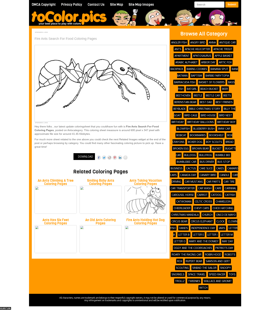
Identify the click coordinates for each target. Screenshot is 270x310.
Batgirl (192, 88)
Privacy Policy (71, 4)
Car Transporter (183, 188)
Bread (230, 141)
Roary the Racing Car (186, 254)
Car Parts (213, 181)
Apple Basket (223, 55)
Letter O (180, 241)
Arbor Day (208, 62)
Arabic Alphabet (186, 62)
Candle (224, 175)
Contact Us (96, 4)
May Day (227, 241)
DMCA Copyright (44, 4)
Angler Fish (179, 42)
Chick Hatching (223, 208)
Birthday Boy (226, 122)
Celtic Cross (203, 201)
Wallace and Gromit (218, 281)
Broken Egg (181, 148)
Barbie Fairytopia (217, 75)
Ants (177, 49)
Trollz (180, 281)
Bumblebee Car (186, 161)
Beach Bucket (209, 88)
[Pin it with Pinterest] (115, 157)
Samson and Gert (218, 261)
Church (207, 214)
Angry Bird (197, 42)
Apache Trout (222, 49)
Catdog (216, 194)
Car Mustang (194, 181)
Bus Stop (223, 161)
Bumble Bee (222, 155)
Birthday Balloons (200, 122)
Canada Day (188, 175)
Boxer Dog (195, 141)
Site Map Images (141, 4)
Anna (212, 42)
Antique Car (227, 42)
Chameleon (223, 201)
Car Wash (205, 188)
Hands (183, 228)
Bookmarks (198, 135)
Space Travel (196, 274)
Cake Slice (206, 168)
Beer (225, 88)
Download (85, 156)
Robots (230, 254)
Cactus (191, 168)
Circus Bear (179, 221)
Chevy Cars (201, 208)
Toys (232, 274)
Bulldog (190, 155)
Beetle (198, 95)
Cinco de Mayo (226, 214)
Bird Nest (225, 115)
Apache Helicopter (197, 49)
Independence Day (203, 228)
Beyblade (179, 108)
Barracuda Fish (184, 82)
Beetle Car (213, 95)
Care (218, 188)
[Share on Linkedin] (120, 157)
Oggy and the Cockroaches (193, 247)
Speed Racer (217, 274)
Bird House (208, 115)
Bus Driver (207, 161)
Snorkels (178, 274)
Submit (232, 4)
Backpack (176, 69)
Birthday (178, 122)
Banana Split (219, 69)
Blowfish (183, 128)
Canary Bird (208, 175)
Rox (179, 261)
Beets (227, 95)
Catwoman (183, 201)
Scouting (182, 267)
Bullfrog (205, 155)
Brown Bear (200, 148)
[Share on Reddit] (109, 157)
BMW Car (224, 128)
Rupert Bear (194, 261)
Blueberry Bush (204, 128)
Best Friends (224, 102)
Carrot (202, 194)
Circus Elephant (202, 221)
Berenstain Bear (185, 102)
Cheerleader (182, 208)
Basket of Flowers (212, 82)
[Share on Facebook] (99, 157)
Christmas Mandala (185, 214)
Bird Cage (190, 115)
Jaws (222, 228)
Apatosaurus (202, 55)
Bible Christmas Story (204, 108)
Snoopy (225, 267)
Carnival (230, 188)
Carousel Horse (183, 194)
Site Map (116, 4)
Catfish (230, 194)
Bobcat (181, 135)
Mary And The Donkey (204, 241)
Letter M (227, 234)
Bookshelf (216, 135)
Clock (220, 221)
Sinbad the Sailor (204, 267)
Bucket (217, 148)
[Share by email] (125, 157)
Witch (203, 287)
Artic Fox (225, 62)
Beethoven (183, 95)
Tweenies (194, 281)
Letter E (198, 234)
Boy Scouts (214, 141)
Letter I (212, 234)
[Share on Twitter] (104, 157)
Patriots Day (224, 247)
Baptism (196, 75)
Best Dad (206, 102)
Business (177, 168)
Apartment (182, 55)
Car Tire (229, 181)
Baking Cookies (197, 69)
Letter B (184, 234)
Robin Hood (213, 254)
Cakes (220, 168)
